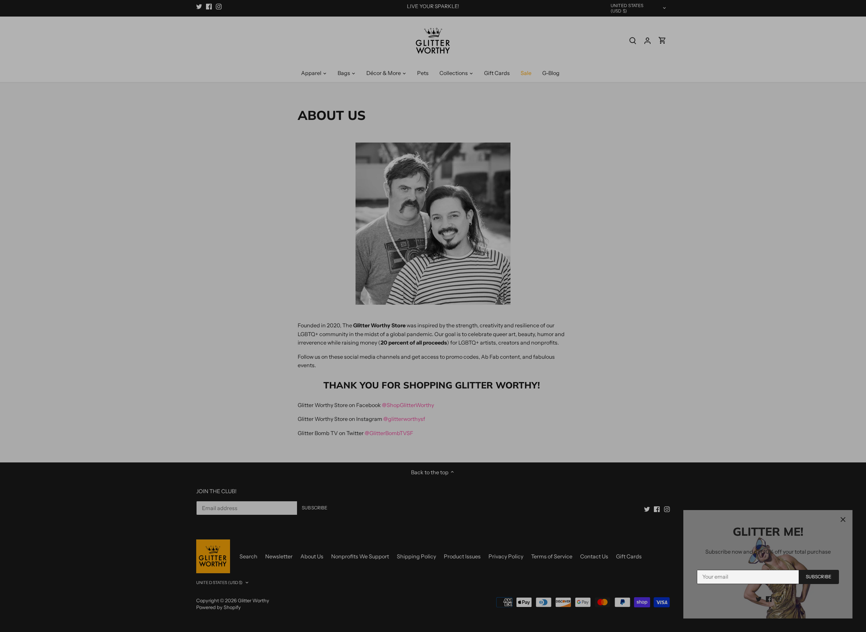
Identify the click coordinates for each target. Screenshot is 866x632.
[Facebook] (769, 598)
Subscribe (818, 576)
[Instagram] (779, 598)
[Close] (843, 519)
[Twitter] (758, 598)
